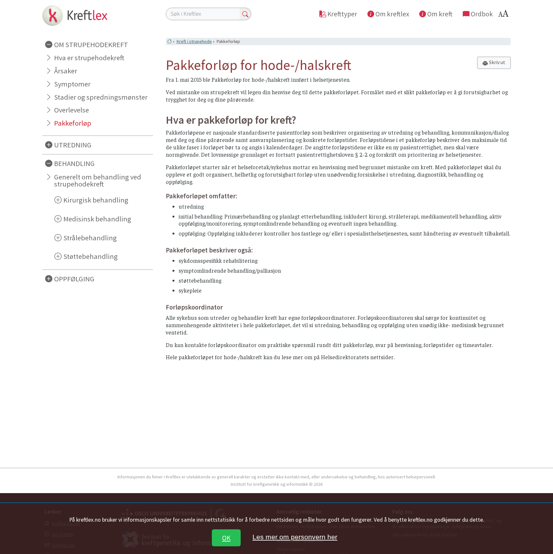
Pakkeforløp (72, 123)
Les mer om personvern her (294, 537)
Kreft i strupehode (194, 41)
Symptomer (72, 83)
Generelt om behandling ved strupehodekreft (97, 180)
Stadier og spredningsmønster (101, 97)
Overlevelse (71, 109)
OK (226, 537)
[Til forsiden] (98, 15)
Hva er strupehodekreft (89, 57)
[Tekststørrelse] (504, 15)
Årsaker (65, 70)
